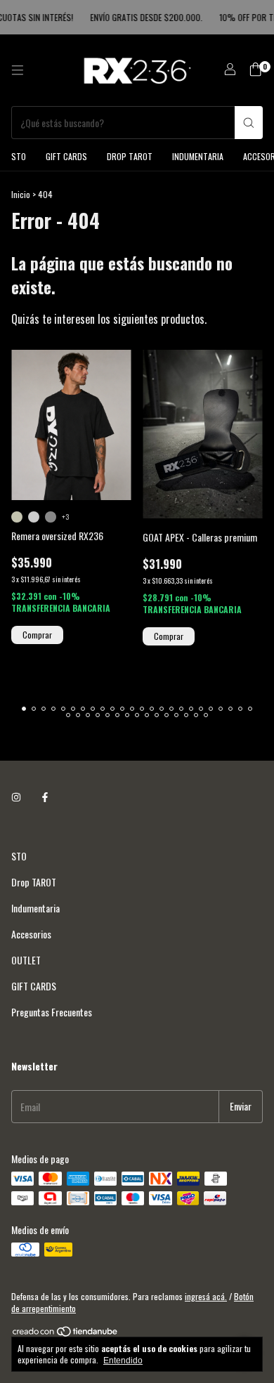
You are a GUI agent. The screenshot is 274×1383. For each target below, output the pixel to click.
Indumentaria (197, 156)
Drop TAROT (129, 156)
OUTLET (26, 959)
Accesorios (31, 933)
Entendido (123, 1360)
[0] (255, 70)
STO (18, 156)
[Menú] (17, 70)
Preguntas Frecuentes (51, 1011)
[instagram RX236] (16, 796)
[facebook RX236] (45, 796)
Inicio (20, 194)
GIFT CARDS (66, 156)
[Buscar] (249, 122)
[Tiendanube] (65, 1333)
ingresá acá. (206, 1296)
